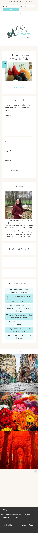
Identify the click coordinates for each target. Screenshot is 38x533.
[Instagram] (36, 390)
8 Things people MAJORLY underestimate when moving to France (19, 308)
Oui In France (19, 31)
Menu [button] (20, 13)
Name (8, 141)
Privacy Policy (6, 510)
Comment (9, 115)
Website (8, 160)
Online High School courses (14, 525)
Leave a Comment (19, 87)
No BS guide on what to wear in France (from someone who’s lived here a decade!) (19, 299)
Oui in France (25, 530)
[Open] (19, 373)
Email (8, 151)
